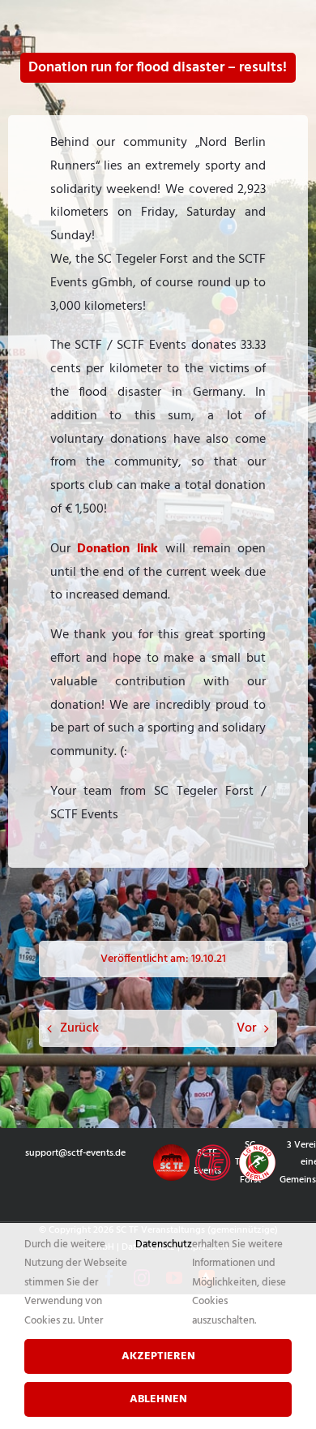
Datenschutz (163, 1244)
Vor (246, 1028)
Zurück (79, 1028)
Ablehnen (158, 1399)
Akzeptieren (158, 1356)
